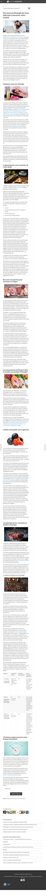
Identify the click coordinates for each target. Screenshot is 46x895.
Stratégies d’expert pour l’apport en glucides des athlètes (14, 831)
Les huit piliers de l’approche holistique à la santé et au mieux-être (16, 854)
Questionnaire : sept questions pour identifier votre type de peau (16, 852)
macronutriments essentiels (22, 560)
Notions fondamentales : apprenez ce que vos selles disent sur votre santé (18, 862)
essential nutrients (10, 798)
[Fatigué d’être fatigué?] (1, 447)
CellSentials (5, 841)
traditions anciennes (17, 187)
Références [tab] (8, 788)
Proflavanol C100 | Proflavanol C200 (10, 857)
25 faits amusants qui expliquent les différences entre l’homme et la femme (18, 847)
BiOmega (5, 849)
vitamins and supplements (19, 798)
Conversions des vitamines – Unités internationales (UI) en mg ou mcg (17, 839)
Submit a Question (16, 793)
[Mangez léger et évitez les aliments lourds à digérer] (45, 447)
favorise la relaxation (19, 632)
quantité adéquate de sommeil (16, 126)
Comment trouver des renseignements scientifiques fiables (15, 822)
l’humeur (6, 208)
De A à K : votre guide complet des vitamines (12, 860)
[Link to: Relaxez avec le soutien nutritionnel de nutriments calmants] (7, 812)
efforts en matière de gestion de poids (12, 774)
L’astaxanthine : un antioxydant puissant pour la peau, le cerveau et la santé (18, 826)
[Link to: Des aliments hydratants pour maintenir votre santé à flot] (14, 812)
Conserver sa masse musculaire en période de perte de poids (15, 829)
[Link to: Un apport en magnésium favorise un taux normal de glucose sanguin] (24, 812)
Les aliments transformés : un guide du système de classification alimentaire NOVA (20, 824)
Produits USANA (6, 844)
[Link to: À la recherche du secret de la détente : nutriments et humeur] (11, 812)
